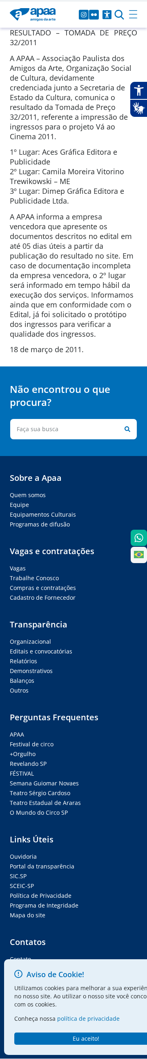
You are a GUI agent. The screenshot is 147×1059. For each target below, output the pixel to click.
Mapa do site (27, 915)
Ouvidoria (23, 856)
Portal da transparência (42, 866)
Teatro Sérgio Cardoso (40, 793)
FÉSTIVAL (22, 773)
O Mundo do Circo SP (39, 812)
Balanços (22, 680)
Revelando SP (28, 763)
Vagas (18, 568)
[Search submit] (126, 429)
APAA (17, 734)
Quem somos (28, 495)
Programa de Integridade (44, 905)
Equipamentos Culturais (43, 514)
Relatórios (23, 661)
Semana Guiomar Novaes (44, 783)
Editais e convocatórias (41, 651)
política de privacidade (88, 1018)
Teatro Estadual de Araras (45, 803)
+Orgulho (23, 754)
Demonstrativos (31, 671)
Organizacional (30, 641)
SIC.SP (18, 876)
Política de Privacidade (40, 895)
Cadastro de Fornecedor (43, 597)
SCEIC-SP (22, 886)
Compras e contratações (43, 588)
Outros (19, 690)
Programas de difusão (40, 524)
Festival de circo (31, 744)
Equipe (19, 505)
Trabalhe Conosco (34, 578)
